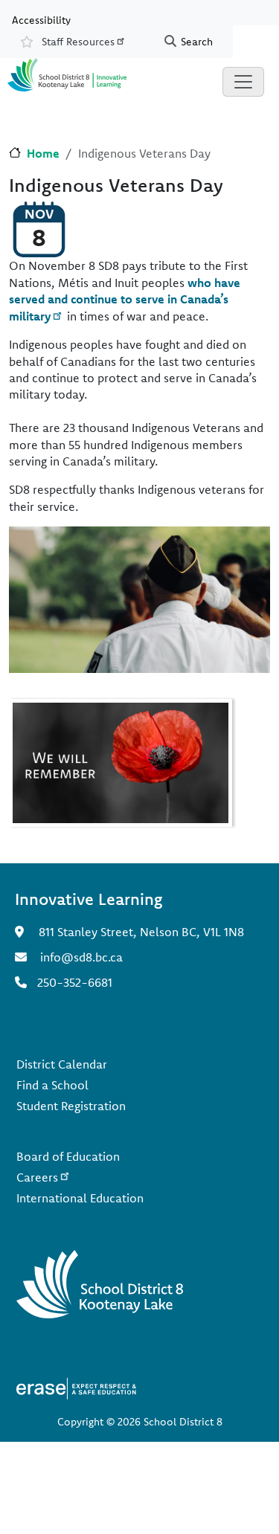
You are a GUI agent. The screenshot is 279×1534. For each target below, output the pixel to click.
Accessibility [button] (41, 19)
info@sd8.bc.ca (81, 957)
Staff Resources (78, 41)
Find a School (52, 1084)
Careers (37, 1177)
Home (43, 153)
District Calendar (61, 1064)
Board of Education (68, 1156)
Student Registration (71, 1105)
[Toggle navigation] (243, 82)
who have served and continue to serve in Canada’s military (124, 299)
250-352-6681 (74, 982)
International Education (80, 1197)
